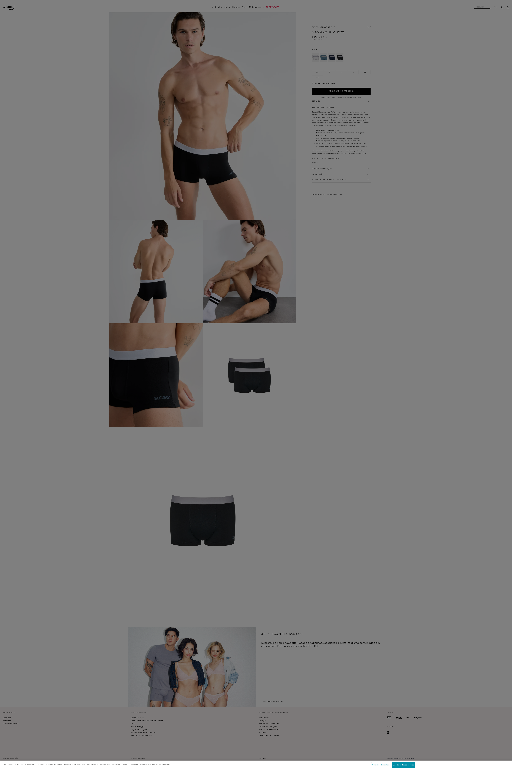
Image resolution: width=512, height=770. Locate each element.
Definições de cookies (380, 765)
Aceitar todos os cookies (403, 765)
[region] (256, 765)
